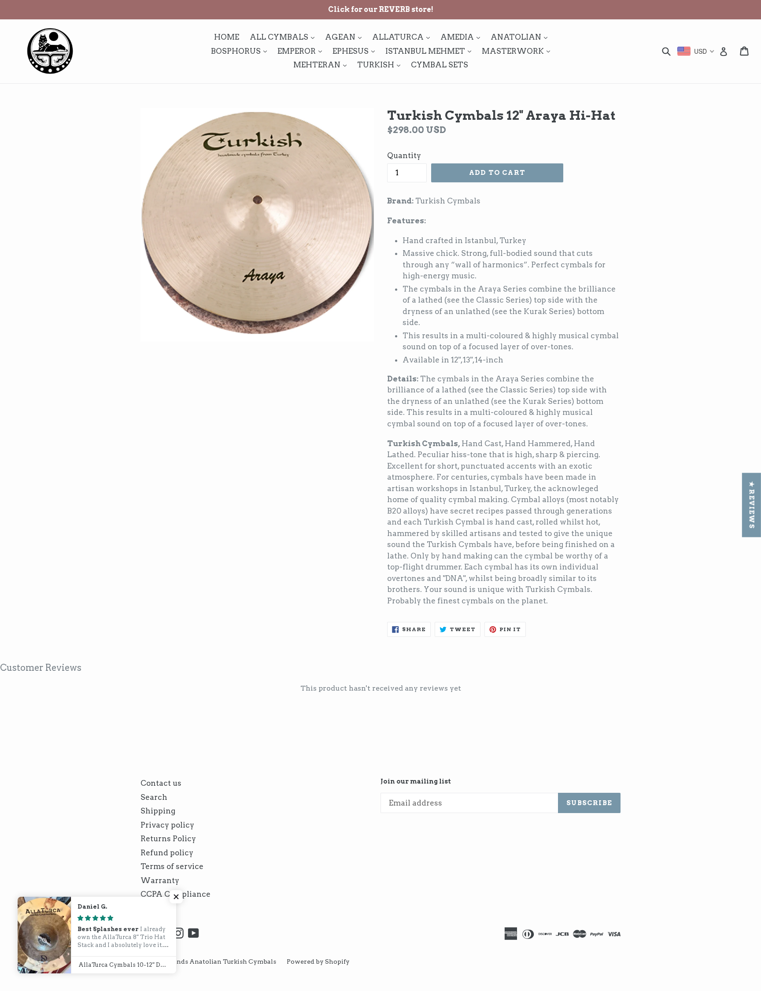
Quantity (404, 155)
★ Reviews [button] (752, 505)
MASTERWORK (518, 50)
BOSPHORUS (241, 50)
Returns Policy (168, 838)
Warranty (159, 880)
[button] (176, 896)
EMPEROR (301, 50)
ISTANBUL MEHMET (430, 50)
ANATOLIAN (521, 36)
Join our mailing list (415, 781)
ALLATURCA (403, 36)
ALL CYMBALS (284, 36)
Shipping (157, 810)
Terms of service (171, 866)
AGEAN (345, 36)
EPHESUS (355, 50)
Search (153, 797)
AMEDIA (462, 36)
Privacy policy (167, 825)
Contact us (160, 783)
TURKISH (381, 64)
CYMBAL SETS (439, 64)
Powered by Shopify (318, 961)
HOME (226, 37)
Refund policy (166, 852)
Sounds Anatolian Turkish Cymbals (220, 961)
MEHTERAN (322, 64)
